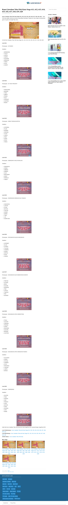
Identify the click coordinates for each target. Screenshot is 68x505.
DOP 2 (19, 486)
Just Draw (13, 488)
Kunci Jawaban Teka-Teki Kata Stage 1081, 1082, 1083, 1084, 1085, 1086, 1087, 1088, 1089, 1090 (23, 451)
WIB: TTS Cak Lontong (13, 496)
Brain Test (10, 484)
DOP (16, 486)
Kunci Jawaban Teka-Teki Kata (16, 436)
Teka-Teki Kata (11, 471)
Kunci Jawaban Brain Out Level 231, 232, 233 (57, 39)
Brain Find (14, 481)
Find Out (8, 488)
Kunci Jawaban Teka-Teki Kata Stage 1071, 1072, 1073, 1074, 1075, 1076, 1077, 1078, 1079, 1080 (38, 451)
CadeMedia (34, 3)
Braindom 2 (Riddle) (7, 481)
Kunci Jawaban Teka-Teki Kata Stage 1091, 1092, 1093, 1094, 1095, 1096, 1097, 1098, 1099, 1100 (9, 451)
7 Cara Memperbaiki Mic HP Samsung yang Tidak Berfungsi (56, 53)
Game (8, 470)
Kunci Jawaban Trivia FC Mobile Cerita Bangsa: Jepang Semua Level (56, 26)
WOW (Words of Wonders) (8, 498)
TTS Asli (18, 491)
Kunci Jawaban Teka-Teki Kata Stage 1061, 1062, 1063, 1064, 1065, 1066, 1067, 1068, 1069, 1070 (9, 465)
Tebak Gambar (6, 491)
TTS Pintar (13, 493)
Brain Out (4, 484)
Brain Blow (5, 479)
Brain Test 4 (11, 486)
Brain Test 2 (15, 484)
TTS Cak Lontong (6, 493)
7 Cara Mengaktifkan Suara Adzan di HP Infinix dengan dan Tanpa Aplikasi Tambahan (57, 82)
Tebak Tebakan (13, 491)
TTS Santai (5, 496)
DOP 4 (4, 488)
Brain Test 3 (5, 486)
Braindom (10, 479)
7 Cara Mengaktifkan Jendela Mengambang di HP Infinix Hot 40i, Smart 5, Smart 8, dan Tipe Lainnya (55, 67)
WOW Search (17, 498)
